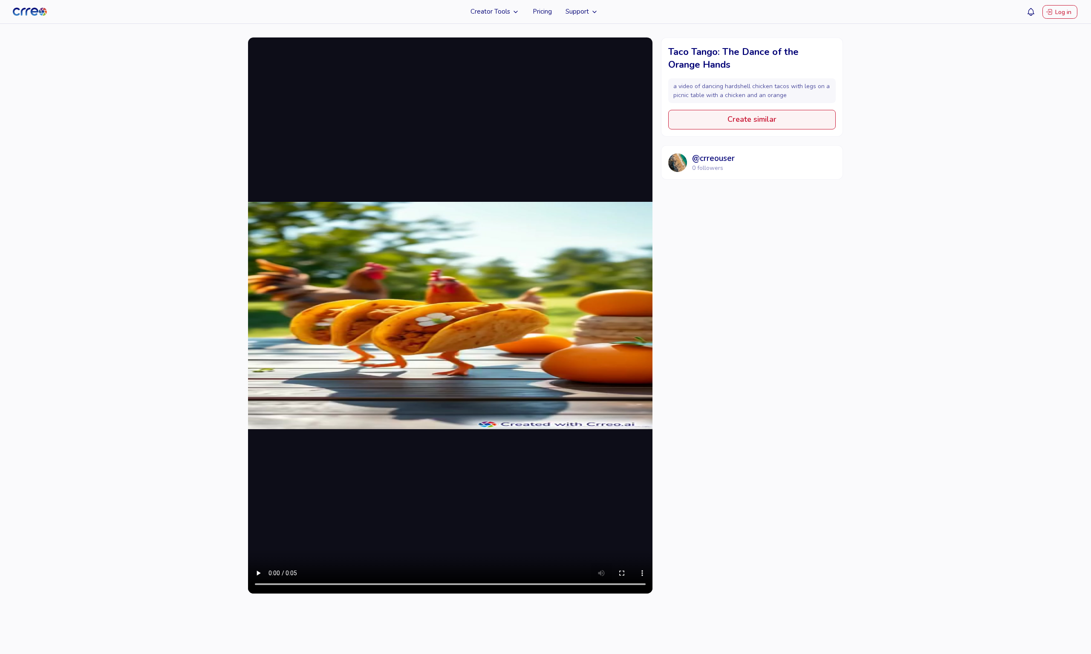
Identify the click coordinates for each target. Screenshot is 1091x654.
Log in (1063, 12)
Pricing (542, 11)
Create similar (751, 119)
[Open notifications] (1031, 12)
